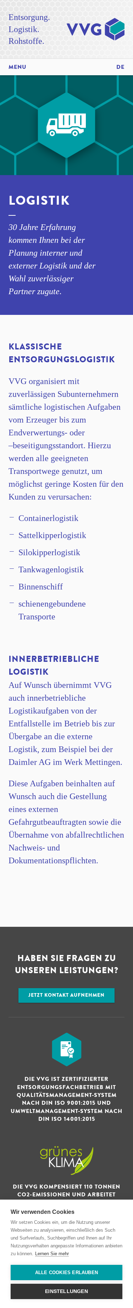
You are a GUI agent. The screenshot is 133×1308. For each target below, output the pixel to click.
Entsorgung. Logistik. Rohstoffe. (29, 29)
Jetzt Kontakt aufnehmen (66, 995)
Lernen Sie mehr (52, 1253)
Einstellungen (66, 1291)
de (120, 67)
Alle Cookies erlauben (66, 1272)
